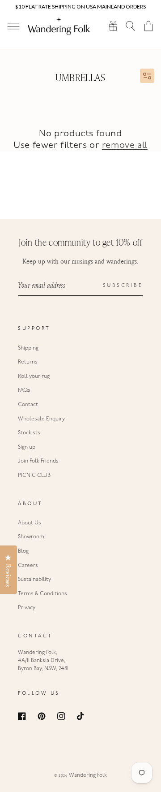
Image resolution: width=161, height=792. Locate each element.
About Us (29, 523)
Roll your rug (34, 376)
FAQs (24, 390)
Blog (23, 551)
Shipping (28, 348)
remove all (125, 145)
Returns (28, 362)
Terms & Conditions (42, 594)
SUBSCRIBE (123, 285)
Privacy (26, 607)
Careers (28, 565)
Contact (28, 404)
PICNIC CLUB (34, 475)
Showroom (31, 537)
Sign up (26, 447)
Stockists (29, 433)
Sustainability (34, 579)
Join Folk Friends (38, 461)
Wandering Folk (88, 775)
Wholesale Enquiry (41, 419)
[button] (131, 26)
